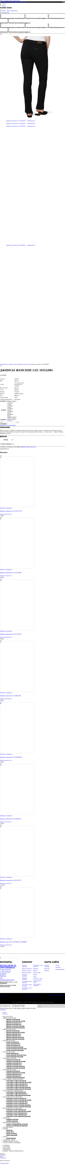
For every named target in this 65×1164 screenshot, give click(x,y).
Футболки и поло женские (38, 966)
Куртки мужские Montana (14, 1047)
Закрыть (3, 1010)
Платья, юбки (37, 972)
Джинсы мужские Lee (13, 1019)
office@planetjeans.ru (7, 980)
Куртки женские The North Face (16, 1055)
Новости (46, 970)
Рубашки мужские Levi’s (14, 1063)
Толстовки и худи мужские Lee (16, 1081)
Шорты (35, 970)
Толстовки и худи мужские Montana (18, 1087)
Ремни (35, 974)
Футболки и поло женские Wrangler (18, 1116)
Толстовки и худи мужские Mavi (16, 1086)
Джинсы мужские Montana (15, 1026)
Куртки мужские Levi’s (13, 1044)
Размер (3, 410)
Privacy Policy (38, 1002)
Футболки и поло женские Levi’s (16, 1113)
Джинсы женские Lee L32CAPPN (10, 572)
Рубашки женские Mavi (13, 1076)
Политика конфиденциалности (56, 995)
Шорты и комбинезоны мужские (17, 1124)
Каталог (7, 364)
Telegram (3, 976)
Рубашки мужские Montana (15, 1066)
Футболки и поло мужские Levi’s (17, 1102)
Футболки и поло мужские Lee (16, 1098)
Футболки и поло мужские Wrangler (18, 1107)
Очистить (9, 420)
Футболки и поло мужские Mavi (16, 1103)
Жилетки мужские (12, 1119)
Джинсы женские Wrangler (15, 1039)
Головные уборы (37, 978)
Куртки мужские (26, 970)
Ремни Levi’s (10, 1132)
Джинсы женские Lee (25, 364)
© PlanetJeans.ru (4, 995)
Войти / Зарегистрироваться (13, 1151)
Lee (1, 365)
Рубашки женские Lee (13, 1071)
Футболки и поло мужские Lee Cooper (18, 1100)
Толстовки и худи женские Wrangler (18, 1095)
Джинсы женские (14, 364)
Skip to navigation (4, 0)
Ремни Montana (11, 1133)
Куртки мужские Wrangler (15, 1050)
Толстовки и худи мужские (27, 982)
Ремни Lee (9, 1130)
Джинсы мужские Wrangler (15, 1028)
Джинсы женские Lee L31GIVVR (10, 634)
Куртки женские (26, 972)
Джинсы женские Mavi (13, 1036)
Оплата (57, 965)
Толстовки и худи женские (27, 985)
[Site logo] (6, 8)
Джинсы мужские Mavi (13, 1024)
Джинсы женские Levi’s (13, 1034)
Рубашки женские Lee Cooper (15, 1073)
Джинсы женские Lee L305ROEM (11, 757)
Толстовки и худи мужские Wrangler (18, 1089)
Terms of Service (46, 1002)
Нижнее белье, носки (37, 981)
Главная (2, 364)
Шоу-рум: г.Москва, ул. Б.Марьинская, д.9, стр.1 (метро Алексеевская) (8, 966)
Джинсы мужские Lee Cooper (15, 1021)
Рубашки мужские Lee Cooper (15, 1061)
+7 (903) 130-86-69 (5, 972)
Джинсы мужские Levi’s (13, 1023)
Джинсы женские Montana (15, 1037)
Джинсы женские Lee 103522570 (10, 880)
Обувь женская (11, 1138)
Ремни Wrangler (11, 1135)
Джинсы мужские (24, 966)
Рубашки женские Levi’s (13, 1074)
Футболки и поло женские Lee (16, 1110)
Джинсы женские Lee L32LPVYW (11, 511)
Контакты (47, 968)
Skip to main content (14, 0)
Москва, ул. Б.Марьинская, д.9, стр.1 (14, 2)
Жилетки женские (12, 1121)
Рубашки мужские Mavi (14, 1065)
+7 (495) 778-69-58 (5, 970)
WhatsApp (3, 974)
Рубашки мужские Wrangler (15, 1068)
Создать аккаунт (4, 1163)
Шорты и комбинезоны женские (16, 1126)
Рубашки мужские (24, 975)
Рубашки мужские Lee (13, 1060)
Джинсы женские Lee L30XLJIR (10, 696)
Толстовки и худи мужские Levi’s (17, 1084)
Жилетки (35, 968)
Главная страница (46, 966)
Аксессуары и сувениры (37, 984)
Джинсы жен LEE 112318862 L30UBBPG (13, 942)
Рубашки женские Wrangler (15, 1078)
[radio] (11, 403)
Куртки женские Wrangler (14, 1057)
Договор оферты (59, 969)
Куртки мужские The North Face (16, 1049)
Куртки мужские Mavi (13, 1045)
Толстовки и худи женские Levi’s (16, 1094)
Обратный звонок (32, 996)
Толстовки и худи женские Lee (16, 1092)
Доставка (57, 967)
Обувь (35, 976)
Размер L (3, 419)
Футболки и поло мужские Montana (18, 1105)
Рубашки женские (24, 978)
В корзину (3, 424)
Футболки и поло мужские (27, 988)
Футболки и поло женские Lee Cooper (18, 1111)
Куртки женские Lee (12, 1053)
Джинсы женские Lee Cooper (15, 1032)
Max (1, 978)
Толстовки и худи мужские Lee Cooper (18, 1082)
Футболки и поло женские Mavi (16, 1115)
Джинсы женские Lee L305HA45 (10, 819)
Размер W (3, 401)
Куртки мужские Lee (12, 1042)
